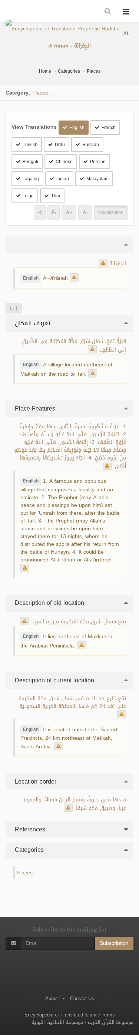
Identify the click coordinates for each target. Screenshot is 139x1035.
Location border (34, 781)
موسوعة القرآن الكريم (110, 1022)
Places (93, 71)
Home (45, 71)
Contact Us (82, 998)
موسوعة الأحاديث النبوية (57, 1022)
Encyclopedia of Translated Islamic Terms (69, 1014)
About (51, 998)
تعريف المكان (31, 323)
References (29, 829)
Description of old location (48, 603)
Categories (69, 71)
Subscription (114, 943)
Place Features (34, 408)
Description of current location (53, 680)
